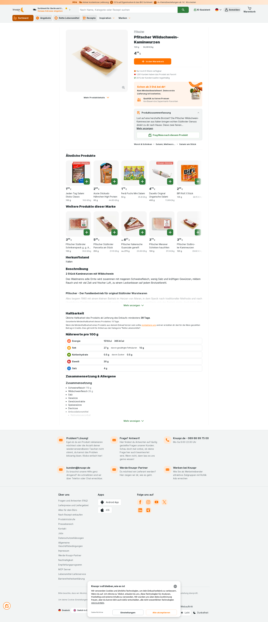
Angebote (45, 18)
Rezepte (91, 18)
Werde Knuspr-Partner (134, 467)
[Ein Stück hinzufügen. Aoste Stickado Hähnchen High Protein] (114, 181)
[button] (232, 9)
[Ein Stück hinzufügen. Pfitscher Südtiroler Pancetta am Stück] (114, 232)
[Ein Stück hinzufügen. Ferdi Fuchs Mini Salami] (142, 181)
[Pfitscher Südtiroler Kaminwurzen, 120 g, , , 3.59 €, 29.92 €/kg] (189, 224)
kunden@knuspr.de (78, 467)
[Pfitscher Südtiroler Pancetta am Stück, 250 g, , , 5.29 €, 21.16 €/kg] (106, 224)
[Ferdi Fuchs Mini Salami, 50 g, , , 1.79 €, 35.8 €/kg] (134, 173)
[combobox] (128, 10)
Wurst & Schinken (143, 144)
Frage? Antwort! (130, 438)
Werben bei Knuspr (185, 467)
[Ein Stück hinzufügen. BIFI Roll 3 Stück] (198, 181)
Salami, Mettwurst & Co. (166, 144)
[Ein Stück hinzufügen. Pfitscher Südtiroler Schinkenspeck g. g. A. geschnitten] (87, 232)
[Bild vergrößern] (123, 87)
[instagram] (148, 502)
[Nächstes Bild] (196, 172)
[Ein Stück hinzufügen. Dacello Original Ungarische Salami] (170, 181)
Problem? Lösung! (77, 438)
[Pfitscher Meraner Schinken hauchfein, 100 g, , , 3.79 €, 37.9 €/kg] (161, 224)
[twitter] (164, 502)
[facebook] (140, 502)
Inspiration (105, 18)
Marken (123, 18)
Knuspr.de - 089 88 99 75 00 (191, 438)
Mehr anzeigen (145, 128)
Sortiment (23, 18)
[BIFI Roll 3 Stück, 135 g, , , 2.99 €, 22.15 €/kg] (189, 173)
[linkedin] (140, 510)
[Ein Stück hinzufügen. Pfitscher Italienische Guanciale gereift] (142, 232)
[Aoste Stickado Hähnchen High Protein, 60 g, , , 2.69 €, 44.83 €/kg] (106, 173)
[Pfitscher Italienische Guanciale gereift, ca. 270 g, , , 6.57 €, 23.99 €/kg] (134, 224)
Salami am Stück (187, 144)
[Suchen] (183, 10)
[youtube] (156, 502)
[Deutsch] (218, 10)
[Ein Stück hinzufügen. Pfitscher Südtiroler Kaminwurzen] (198, 232)
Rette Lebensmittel (69, 18)
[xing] (148, 510)
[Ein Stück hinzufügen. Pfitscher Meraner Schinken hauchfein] (170, 232)
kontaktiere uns (149, 325)
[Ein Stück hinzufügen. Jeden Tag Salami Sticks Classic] (87, 181)
